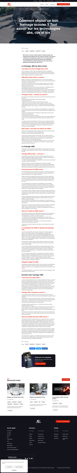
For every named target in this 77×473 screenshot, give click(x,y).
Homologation (9, 439)
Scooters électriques (42, 442)
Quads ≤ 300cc (65, 434)
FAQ (44, 0)
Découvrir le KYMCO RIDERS (12, 449)
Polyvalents (56, 438)
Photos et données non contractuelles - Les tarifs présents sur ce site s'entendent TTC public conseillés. (35, 467)
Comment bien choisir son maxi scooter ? (60, 397)
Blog (8, 437)
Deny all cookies (19, 466)
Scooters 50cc (40, 434)
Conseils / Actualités (50, 0)
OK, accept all (9, 466)
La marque (35, 0)
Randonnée (56, 434)
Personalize (14, 470)
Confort (30, 442)
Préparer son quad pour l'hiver (37, 397)
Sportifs (30, 438)
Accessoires (9, 430)
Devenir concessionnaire (11, 447)
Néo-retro (31, 444)
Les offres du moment (58, 0)
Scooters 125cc (41, 436)
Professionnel (31, 440)
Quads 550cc (65, 436)
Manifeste (40, 0)
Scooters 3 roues (41, 438)
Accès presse (9, 443)
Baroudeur (56, 436)
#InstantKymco (10, 445)
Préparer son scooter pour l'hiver (15, 397)
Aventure (31, 434)
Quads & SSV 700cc (65, 439)
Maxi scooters (40, 440)
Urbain (30, 436)
